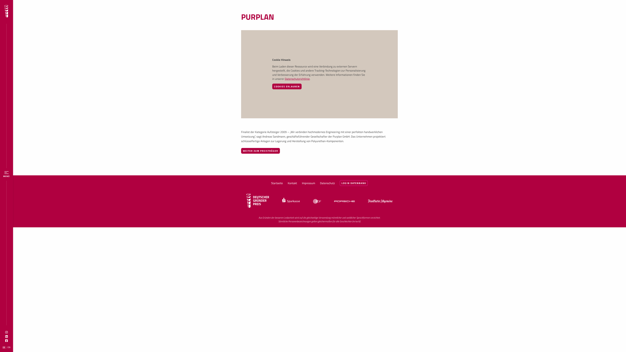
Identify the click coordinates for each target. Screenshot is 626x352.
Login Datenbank (354, 183)
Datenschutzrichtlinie (297, 79)
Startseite (277, 183)
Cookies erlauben (287, 86)
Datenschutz (327, 183)
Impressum (308, 183)
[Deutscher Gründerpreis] (6, 12)
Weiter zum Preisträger (260, 151)
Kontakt (292, 183)
